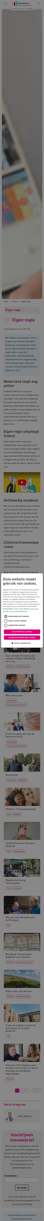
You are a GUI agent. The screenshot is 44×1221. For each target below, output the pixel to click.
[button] (22, 643)
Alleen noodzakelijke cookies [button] (22, 638)
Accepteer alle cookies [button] (22, 632)
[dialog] (22, 610)
